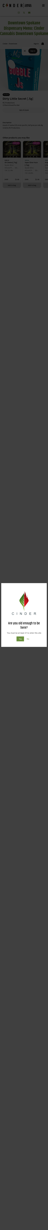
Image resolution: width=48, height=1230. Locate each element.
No (28, 639)
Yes (20, 639)
